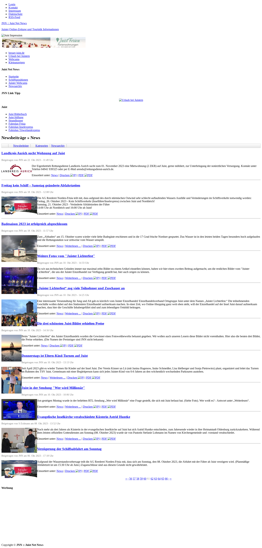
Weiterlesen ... (73, 245)
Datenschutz (15, 13)
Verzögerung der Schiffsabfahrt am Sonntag (69, 449)
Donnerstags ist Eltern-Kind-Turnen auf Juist (55, 356)
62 (152, 478)
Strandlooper (16, 120)
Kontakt (13, 7)
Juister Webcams (18, 82)
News (54, 175)
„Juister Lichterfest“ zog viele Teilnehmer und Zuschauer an (81, 288)
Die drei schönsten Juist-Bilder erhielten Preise (70, 323)
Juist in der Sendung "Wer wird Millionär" (53, 388)
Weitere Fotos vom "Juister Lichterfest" (66, 256)
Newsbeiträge (21, 145)
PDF (81, 175)
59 (141, 478)
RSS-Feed (14, 17)
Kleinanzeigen (17, 62)
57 (134, 478)
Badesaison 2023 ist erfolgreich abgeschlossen (34, 224)
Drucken (65, 175)
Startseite (14, 76)
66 (166, 478)
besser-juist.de (16, 52)
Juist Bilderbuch (18, 114)
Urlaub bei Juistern (19, 56)
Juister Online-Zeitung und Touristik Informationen (30, 29)
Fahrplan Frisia (17, 123)
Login (12, 4)
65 (162, 478)
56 (130, 478)
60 (144, 478)
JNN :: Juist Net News (14, 23)
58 (137, 478)
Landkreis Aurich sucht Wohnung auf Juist (33, 153)
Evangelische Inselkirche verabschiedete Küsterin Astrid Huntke (83, 417)
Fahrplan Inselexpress (21, 126)
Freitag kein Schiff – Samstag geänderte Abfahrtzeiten (40, 185)
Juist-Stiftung (16, 117)
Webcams (14, 59)
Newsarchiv (15, 86)
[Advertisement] (108, 518)
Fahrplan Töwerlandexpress (24, 130)
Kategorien (41, 145)
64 (159, 478)
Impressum (15, 10)
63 (155, 478)
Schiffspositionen (18, 79)
